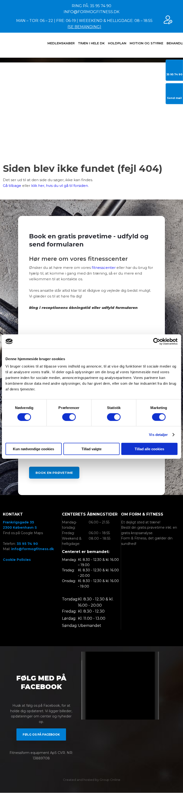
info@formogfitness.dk (32, 549)
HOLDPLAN (117, 43)
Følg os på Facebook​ (41, 734)
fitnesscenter (104, 267)
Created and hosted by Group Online (91, 780)
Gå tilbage (12, 185)
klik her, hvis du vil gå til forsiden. (60, 185)
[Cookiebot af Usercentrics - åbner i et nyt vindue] (157, 341)
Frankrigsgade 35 (18, 522)
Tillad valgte (91, 449)
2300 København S (20, 527)
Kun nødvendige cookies (33, 449)
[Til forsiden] (16, 45)
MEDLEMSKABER (61, 43)
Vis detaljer (158, 434)
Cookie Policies (17, 560)
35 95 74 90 (27, 544)
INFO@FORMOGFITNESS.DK (91, 12)
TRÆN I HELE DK (91, 43)
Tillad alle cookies (149, 449)
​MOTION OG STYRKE (146, 43)
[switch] (69, 417)
